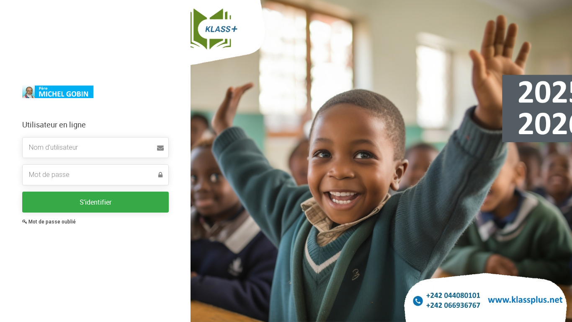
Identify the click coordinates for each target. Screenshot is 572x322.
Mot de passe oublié (51, 222)
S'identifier (95, 202)
